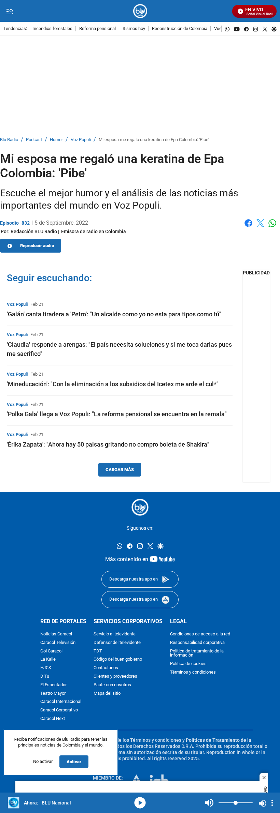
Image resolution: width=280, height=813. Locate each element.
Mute (209, 803)
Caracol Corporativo (59, 710)
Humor (56, 140)
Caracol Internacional (60, 701)
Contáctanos (106, 668)
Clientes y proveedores (115, 676)
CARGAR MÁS (120, 469)
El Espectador (53, 684)
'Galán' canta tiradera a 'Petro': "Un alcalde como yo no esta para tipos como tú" (114, 314)
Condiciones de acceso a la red (200, 634)
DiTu (44, 676)
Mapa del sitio (107, 693)
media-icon (140, 802)
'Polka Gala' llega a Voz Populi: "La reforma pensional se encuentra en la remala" (117, 414)
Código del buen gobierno (118, 659)
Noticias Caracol (56, 634)
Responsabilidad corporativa (197, 643)
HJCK (45, 668)
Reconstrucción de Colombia (179, 28)
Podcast (34, 140)
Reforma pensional (97, 28)
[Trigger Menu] (9, 11)
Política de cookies (188, 664)
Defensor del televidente (117, 643)
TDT (98, 651)
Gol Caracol (51, 651)
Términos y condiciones (193, 672)
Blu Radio (9, 140)
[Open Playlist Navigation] (272, 802)
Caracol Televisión (57, 643)
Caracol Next (52, 719)
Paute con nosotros (112, 684)
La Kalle (48, 659)
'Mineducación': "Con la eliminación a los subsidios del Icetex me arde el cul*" (113, 384)
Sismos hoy (134, 28)
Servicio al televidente (115, 634)
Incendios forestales (52, 28)
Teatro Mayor (53, 693)
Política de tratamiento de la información (197, 653)
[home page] (140, 11)
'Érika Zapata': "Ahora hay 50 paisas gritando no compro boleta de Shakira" (108, 444)
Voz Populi (81, 140)
